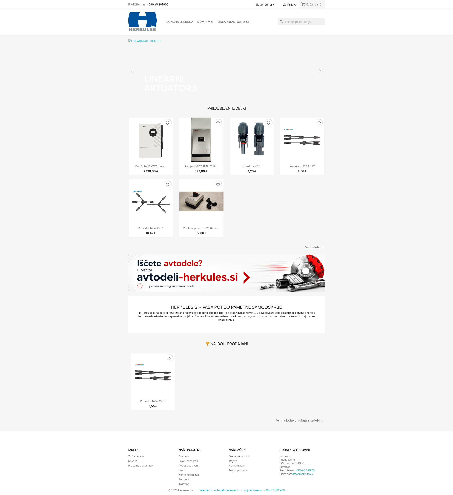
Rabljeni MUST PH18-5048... (201, 166)
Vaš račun (237, 450)
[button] (143, 69)
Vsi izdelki (315, 247)
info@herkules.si (303, 474)
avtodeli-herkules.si (226, 490)
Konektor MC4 (251, 166)
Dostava (184, 456)
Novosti (132, 461)
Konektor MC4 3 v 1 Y (151, 228)
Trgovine (184, 484)
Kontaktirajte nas (189, 474)
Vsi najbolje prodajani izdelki (300, 421)
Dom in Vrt (205, 22)
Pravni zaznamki (188, 461)
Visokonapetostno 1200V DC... (201, 228)
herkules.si (205, 490)
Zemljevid (184, 479)
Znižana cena (136, 456)
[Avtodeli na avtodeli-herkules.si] (226, 273)
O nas (182, 470)
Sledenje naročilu (239, 456)
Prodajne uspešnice (140, 465)
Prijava (233, 461)
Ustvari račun (237, 465)
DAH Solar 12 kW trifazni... (150, 166)
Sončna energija (179, 22)
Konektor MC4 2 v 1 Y (302, 166)
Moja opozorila (238, 470)
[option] (226, 69)
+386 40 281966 (157, 4)
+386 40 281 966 (274, 490)
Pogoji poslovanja (189, 465)
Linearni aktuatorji (233, 22)
